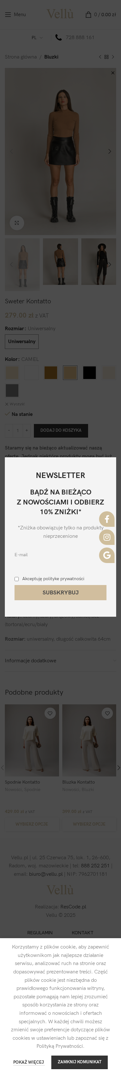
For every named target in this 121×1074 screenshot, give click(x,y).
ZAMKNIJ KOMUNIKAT (79, 1062)
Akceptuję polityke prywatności (53, 578)
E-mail (21, 555)
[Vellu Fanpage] (107, 519)
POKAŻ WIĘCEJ (29, 1062)
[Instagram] (107, 537)
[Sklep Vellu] (107, 555)
